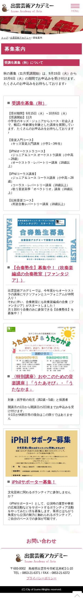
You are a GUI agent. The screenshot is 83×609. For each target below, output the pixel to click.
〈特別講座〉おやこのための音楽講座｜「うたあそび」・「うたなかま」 (42, 383)
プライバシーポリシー (41, 578)
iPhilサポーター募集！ (34, 482)
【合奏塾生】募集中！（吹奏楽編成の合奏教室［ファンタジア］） (42, 274)
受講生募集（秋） (29, 103)
